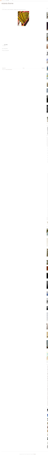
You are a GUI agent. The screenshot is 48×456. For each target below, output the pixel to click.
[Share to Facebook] (6, 44)
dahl (4, 45)
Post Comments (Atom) (9, 69)
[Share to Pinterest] (7, 44)
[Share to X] (5, 44)
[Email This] (4, 44)
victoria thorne (7, 3)
